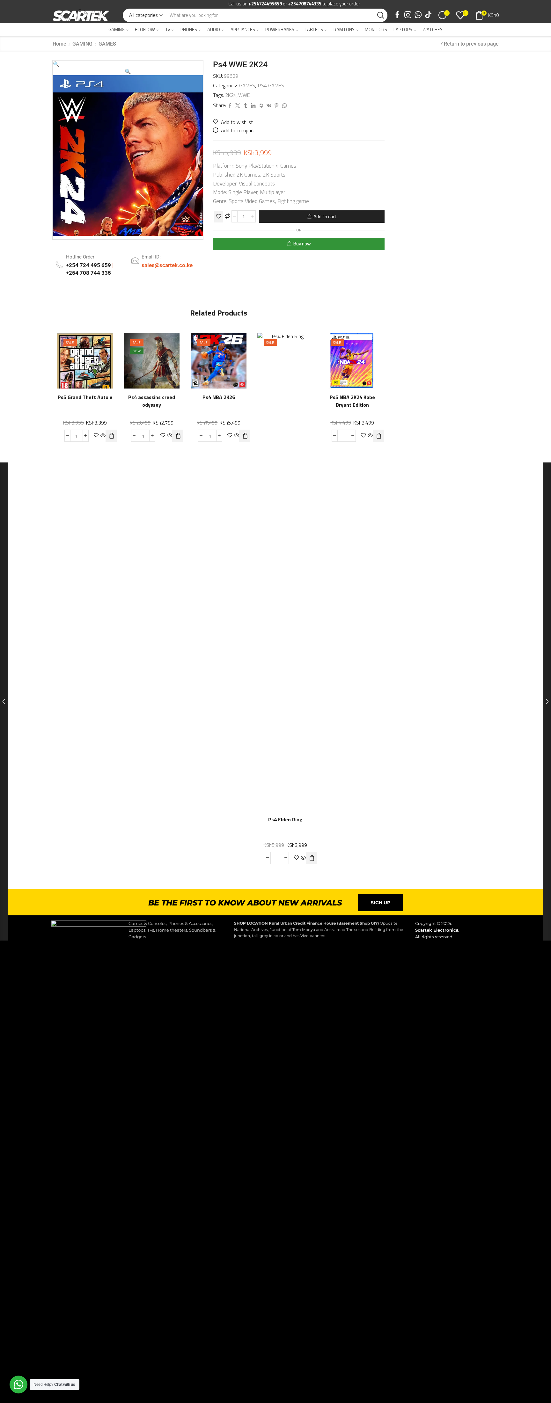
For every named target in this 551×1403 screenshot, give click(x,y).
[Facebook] (397, 15)
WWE (244, 95)
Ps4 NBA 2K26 (218, 397)
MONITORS (376, 29)
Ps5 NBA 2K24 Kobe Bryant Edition (352, 401)
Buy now (302, 243)
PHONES (188, 29)
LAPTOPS (402, 29)
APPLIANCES (243, 29)
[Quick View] (91, 358)
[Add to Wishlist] (218, 216)
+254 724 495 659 (89, 265)
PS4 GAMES (271, 85)
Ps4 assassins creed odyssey (152, 401)
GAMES (107, 44)
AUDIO (213, 29)
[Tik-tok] (428, 15)
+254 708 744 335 (88, 273)
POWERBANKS (279, 29)
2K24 (231, 95)
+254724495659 (265, 3)
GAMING (116, 29)
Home (59, 44)
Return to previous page (471, 44)
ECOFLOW (145, 29)
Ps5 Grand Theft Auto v (85, 397)
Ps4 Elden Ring (285, 819)
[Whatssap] (418, 15)
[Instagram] (407, 15)
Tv (167, 29)
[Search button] (380, 15)
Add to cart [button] (104, 358)
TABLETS (314, 29)
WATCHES (432, 29)
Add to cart (325, 216)
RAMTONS (344, 29)
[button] (56, 64)
